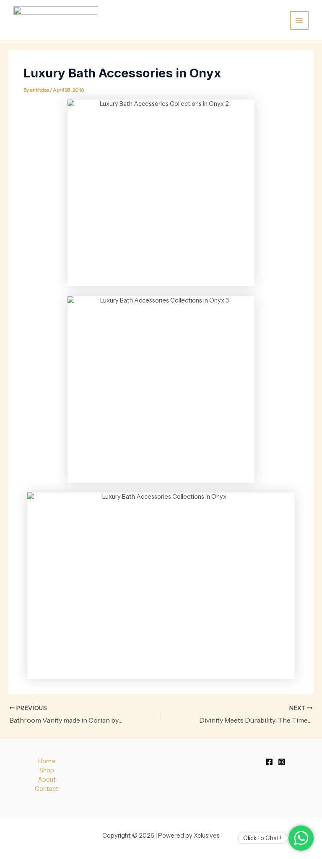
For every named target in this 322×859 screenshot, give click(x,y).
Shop (46, 770)
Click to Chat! (262, 838)
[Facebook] (269, 762)
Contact (46, 788)
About (47, 779)
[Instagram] (282, 762)
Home (46, 761)
